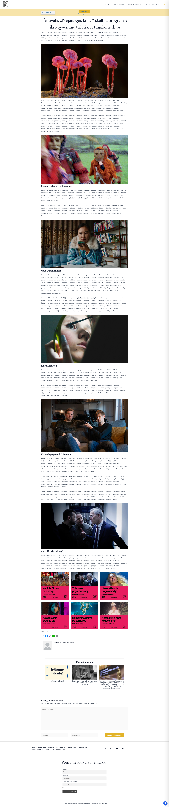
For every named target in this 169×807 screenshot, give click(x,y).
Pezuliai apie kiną (135, 4)
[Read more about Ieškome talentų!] (57, 672)
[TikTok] (123, 748)
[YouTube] (117, 748)
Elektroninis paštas (70, 781)
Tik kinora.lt (119, 4)
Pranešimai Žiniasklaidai (64, 642)
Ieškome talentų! (57, 681)
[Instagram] (105, 748)
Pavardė (65, 775)
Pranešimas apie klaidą (41, 750)
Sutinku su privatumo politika (76, 788)
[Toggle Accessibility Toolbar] (165, 803)
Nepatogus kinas (84, 14)
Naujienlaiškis (59, 750)
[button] (164, 4)
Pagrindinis (105, 4)
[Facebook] (111, 748)
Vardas (64, 769)
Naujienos (84, 11)
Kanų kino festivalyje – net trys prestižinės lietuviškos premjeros (84, 683)
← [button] (48, 12)
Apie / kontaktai (153, 4)
